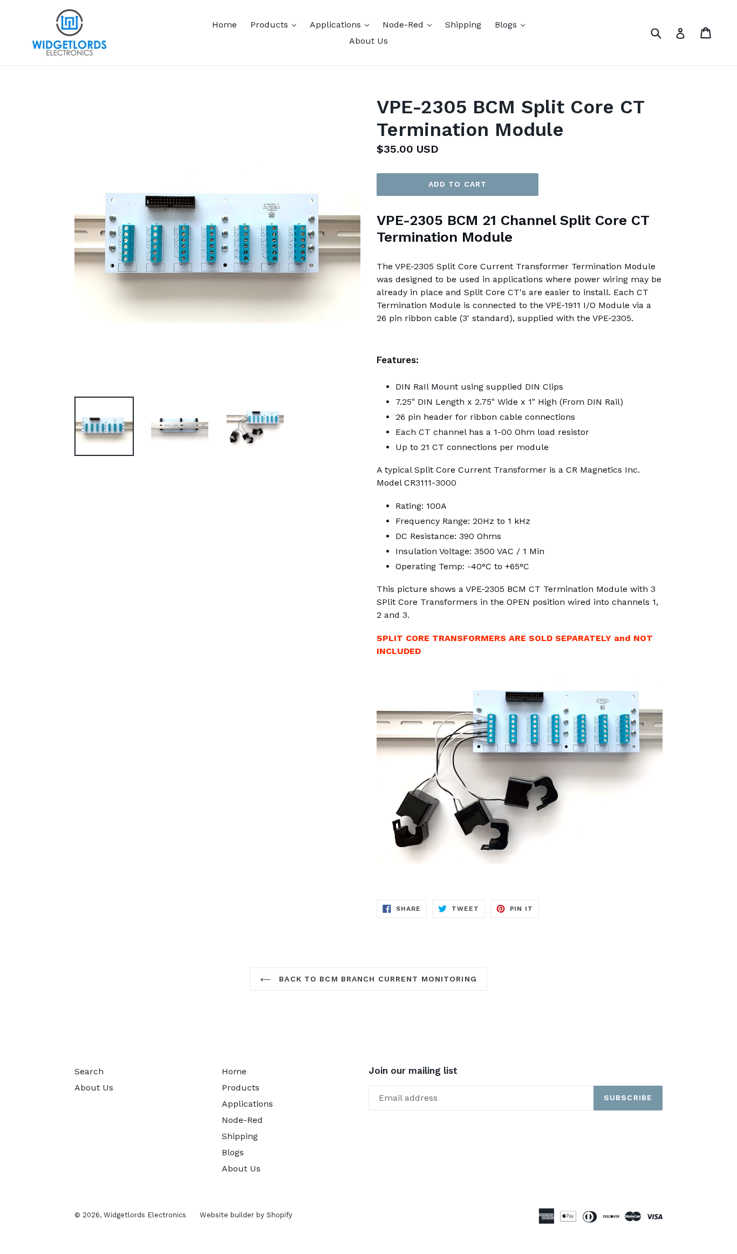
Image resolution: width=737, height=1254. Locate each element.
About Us (368, 41)
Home (224, 24)
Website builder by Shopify (246, 1215)
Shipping (463, 24)
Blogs (512, 24)
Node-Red (410, 24)
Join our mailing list (413, 1070)
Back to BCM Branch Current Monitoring (376, 978)
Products (276, 24)
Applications (342, 24)
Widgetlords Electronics (145, 1215)
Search (89, 1071)
